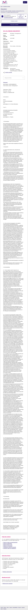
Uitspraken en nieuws (6, 6)
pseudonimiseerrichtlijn (8, 17)
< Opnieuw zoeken (14, 21)
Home (2, 6)
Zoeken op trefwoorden (7, 543)
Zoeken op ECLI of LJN (7, 544)
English (2, 607)
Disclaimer (4, 608)
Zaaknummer (6, 41)
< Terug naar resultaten (14, 24)
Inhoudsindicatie (6, 49)
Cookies (10, 607)
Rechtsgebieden (6, 43)
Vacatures (23, 607)
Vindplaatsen (6, 68)
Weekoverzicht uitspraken (7, 583)
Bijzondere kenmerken (5, 47)
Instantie (5, 33)
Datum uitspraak (5, 36)
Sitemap (5, 607)
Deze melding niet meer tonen (20, 16)
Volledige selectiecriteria (7, 571)
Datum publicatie (5, 39)
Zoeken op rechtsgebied (7, 545)
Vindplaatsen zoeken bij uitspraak (9, 547)
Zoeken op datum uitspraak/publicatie (10, 542)
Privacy (8, 607)
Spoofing (19, 607)
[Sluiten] (25, 16)
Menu (25, 2)
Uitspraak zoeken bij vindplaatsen (9, 548)
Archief (2, 608)
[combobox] (14, 78)
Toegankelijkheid (15, 607)
